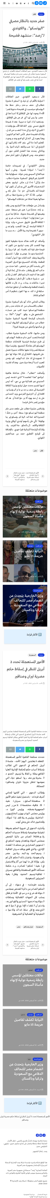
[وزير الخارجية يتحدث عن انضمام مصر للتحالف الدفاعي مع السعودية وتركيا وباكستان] (25, 605)
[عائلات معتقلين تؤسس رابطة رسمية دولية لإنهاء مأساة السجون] (25, 516)
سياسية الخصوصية (29, 1194)
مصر (35, 451)
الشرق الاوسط (38, 590)
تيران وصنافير (28, 927)
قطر (34, 14)
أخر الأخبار (39, 501)
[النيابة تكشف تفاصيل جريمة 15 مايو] (25, 561)
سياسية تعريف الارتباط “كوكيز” (38, 1197)
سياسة (41, 14)
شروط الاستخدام (42, 1194)
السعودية (32, 655)
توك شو (30, 546)
